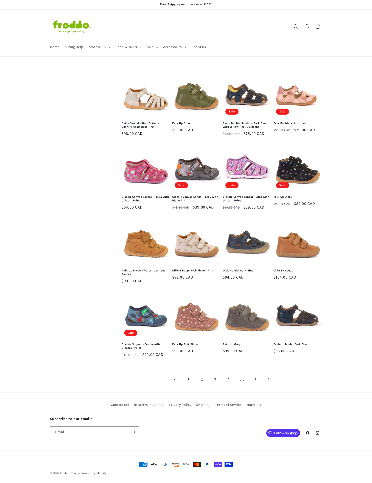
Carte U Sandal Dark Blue (290, 344)
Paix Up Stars (282, 197)
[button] (99, 47)
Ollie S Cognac (283, 270)
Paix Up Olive (181, 123)
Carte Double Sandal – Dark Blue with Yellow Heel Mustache (245, 125)
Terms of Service (228, 404)
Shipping (203, 404)
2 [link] (202, 379)
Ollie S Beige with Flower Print (193, 270)
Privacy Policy (180, 404)
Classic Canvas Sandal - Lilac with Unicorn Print (246, 198)
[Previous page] (175, 379)
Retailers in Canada (149, 404)
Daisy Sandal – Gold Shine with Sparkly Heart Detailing (142, 125)
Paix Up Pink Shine (185, 344)
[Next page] (268, 379)
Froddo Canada (70, 473)
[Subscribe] (133, 432)
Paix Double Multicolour (289, 123)
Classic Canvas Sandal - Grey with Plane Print (195, 198)
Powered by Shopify (94, 473)
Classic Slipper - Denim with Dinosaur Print (141, 346)
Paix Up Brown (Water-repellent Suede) (143, 272)
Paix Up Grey (231, 344)
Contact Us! (120, 404)
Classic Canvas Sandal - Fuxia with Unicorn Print (145, 198)
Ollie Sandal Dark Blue (238, 270)
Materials (253, 404)
